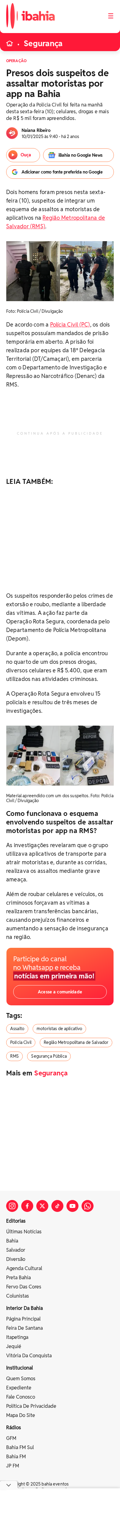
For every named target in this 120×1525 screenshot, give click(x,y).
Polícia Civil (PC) (70, 324)
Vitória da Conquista (29, 1355)
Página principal (23, 1319)
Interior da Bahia (24, 1308)
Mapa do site (20, 1415)
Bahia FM (16, 1456)
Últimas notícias (24, 1231)
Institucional (19, 1368)
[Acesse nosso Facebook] (27, 1206)
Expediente (18, 1388)
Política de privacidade (31, 1406)
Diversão (15, 1259)
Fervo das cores (23, 1287)
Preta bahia (18, 1277)
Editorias (16, 1221)
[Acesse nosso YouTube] (72, 1206)
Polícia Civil (20, 1042)
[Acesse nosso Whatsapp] (88, 1206)
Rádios (13, 1427)
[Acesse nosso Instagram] (12, 1206)
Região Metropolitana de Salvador (76, 1042)
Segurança (43, 43)
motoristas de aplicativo (59, 1028)
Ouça (26, 155)
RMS (14, 1056)
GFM (11, 1438)
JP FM (12, 1466)
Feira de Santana (24, 1328)
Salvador (15, 1250)
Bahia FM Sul (20, 1447)
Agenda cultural (24, 1268)
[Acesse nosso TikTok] (57, 1206)
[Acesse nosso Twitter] (42, 1206)
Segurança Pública (48, 1056)
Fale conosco (20, 1397)
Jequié (13, 1346)
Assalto (17, 1028)
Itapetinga (17, 1337)
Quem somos (20, 1378)
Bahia (12, 1241)
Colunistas (17, 1296)
